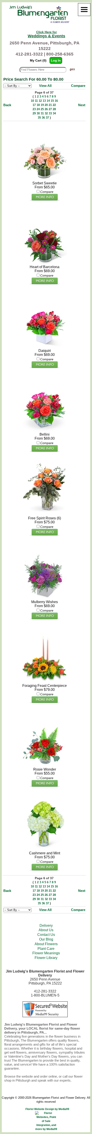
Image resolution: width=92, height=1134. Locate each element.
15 (52, 100)
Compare (78, 86)
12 (40, 100)
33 (50, 113)
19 (42, 105)
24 (38, 109)
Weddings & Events (46, 34)
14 (48, 100)
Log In (56, 60)
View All (45, 86)
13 (44, 100)
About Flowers (46, 944)
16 (56, 100)
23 (34, 109)
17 (34, 105)
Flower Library (46, 958)
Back (7, 105)
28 (54, 109)
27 (50, 109)
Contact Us (46, 935)
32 (46, 113)
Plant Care (46, 949)
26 (46, 109)
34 (54, 113)
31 (42, 113)
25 (42, 109)
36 (43, 117)
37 (47, 117)
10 (32, 100)
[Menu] (84, 9)
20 (46, 105)
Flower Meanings (46, 953)
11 (36, 100)
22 (54, 105)
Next (81, 105)
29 (34, 113)
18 (38, 105)
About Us (46, 930)
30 (38, 113)
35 (39, 117)
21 (50, 105)
